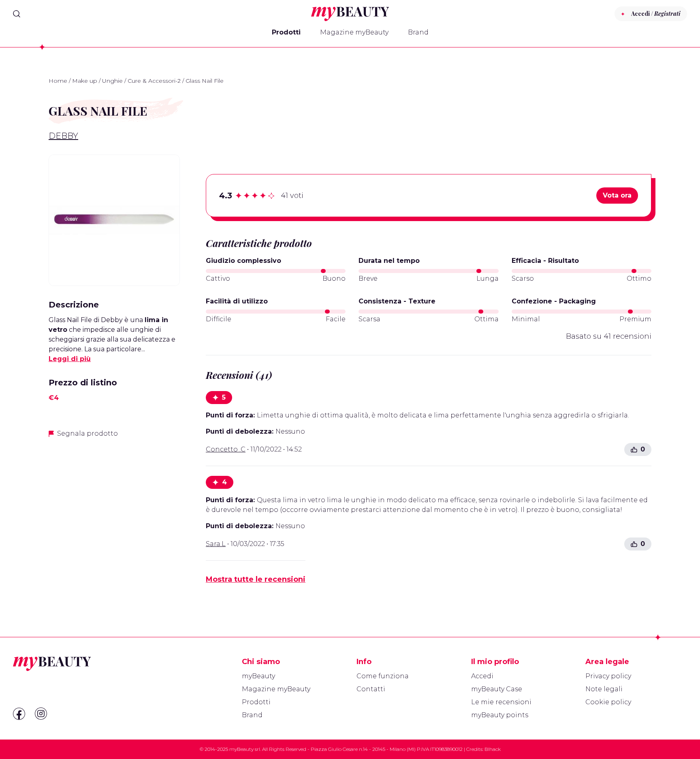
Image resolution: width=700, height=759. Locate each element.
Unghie (112, 80)
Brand (418, 32)
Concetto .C (225, 449)
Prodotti (286, 32)
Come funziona (382, 676)
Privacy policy (608, 676)
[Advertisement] (114, 502)
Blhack (492, 749)
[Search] (16, 13)
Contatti (370, 689)
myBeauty (258, 676)
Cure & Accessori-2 (154, 80)
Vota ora (617, 195)
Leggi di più (70, 359)
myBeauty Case (496, 689)
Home (58, 80)
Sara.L (216, 544)
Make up (84, 80)
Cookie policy (608, 702)
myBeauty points (499, 715)
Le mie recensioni (501, 702)
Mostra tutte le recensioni (255, 579)
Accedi (482, 676)
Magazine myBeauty (354, 32)
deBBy (63, 136)
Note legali (604, 689)
